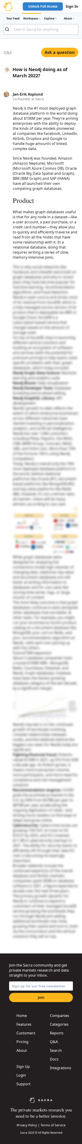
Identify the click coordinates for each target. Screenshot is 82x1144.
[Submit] (9, 29)
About (21, 1050)
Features (23, 1024)
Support (23, 1083)
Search (56, 1050)
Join (41, 997)
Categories (59, 1024)
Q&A (8, 52)
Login (21, 1075)
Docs (54, 1059)
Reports (57, 1033)
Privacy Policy (27, 1125)
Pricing (22, 1041)
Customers (25, 1033)
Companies (59, 1015)
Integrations (60, 1067)
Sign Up (23, 1066)
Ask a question (60, 52)
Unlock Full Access (42, 6)
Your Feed (13, 18)
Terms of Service (53, 1125)
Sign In (72, 6)
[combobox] (41, 29)
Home (21, 1015)
